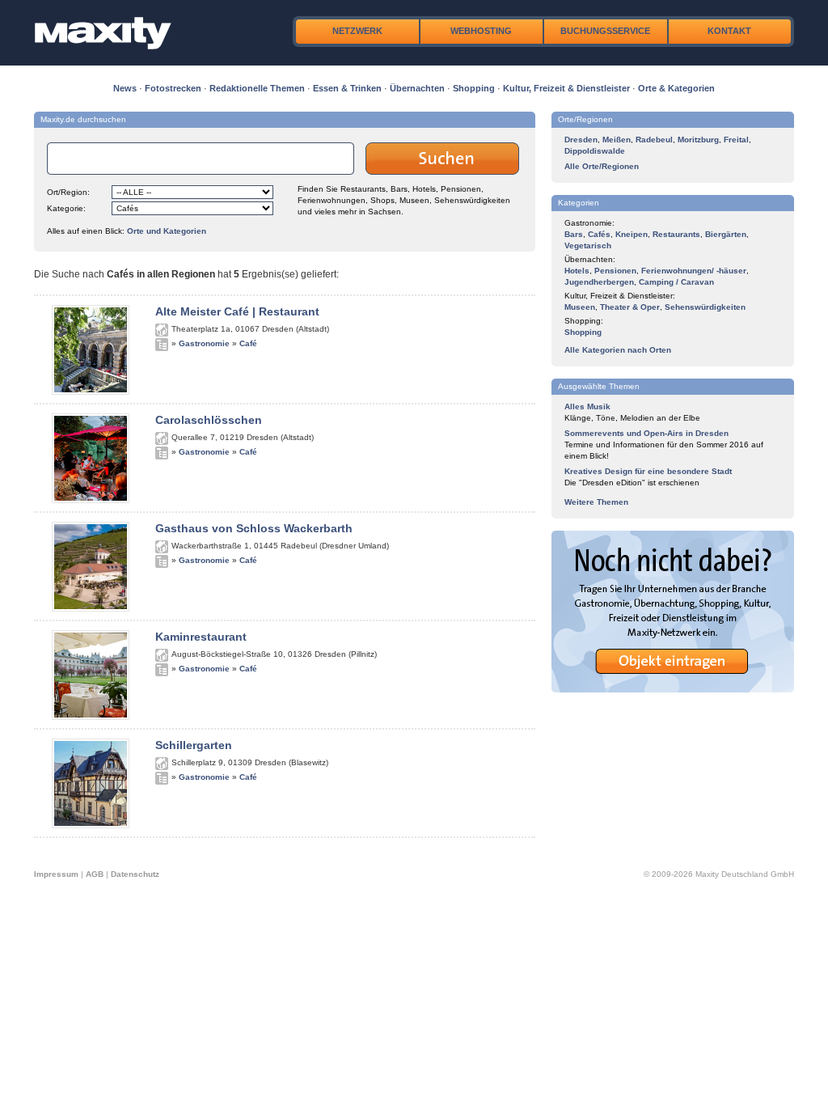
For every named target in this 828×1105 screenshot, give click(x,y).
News (125, 88)
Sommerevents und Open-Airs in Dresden (646, 433)
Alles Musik (587, 406)
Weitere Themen (596, 501)
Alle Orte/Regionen (601, 166)
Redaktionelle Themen (257, 88)
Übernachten (417, 88)
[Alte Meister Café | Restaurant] (90, 391)
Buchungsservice (605, 31)
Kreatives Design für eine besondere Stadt (648, 471)
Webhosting (481, 31)
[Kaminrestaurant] (90, 716)
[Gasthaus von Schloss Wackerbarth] (90, 608)
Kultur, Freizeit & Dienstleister (566, 88)
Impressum (56, 874)
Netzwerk (357, 31)
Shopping (474, 88)
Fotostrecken (173, 88)
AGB (95, 874)
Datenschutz (135, 874)
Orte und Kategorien (166, 231)
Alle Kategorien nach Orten (617, 349)
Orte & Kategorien (676, 88)
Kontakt (729, 31)
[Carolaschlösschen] (90, 500)
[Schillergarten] (90, 825)
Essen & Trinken (347, 88)
